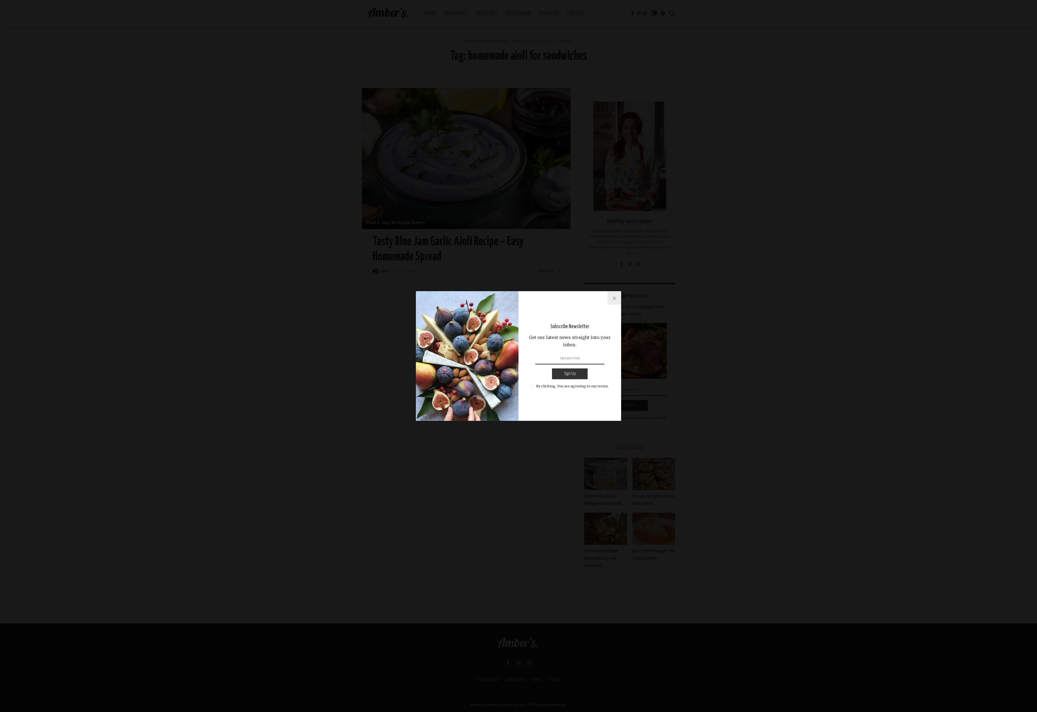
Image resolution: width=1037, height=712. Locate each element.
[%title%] (614, 298)
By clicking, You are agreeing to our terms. (572, 386)
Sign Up (569, 374)
